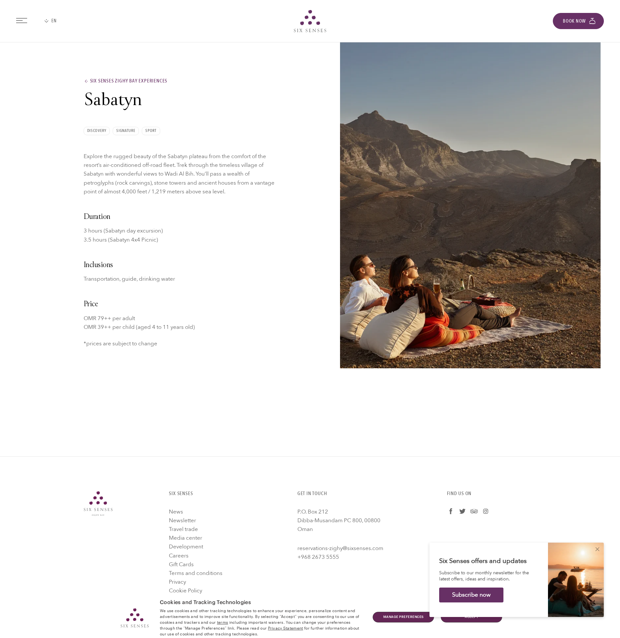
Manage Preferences (403, 617)
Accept (471, 617)
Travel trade (183, 529)
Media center (185, 538)
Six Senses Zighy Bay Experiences (129, 81)
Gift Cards (181, 564)
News (176, 511)
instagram (486, 511)
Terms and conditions (195, 573)
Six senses (310, 21)
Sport (150, 131)
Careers (179, 555)
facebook (451, 511)
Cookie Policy (185, 590)
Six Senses (98, 503)
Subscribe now (471, 595)
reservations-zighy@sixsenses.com (340, 548)
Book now (574, 21)
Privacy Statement (285, 628)
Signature (125, 131)
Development (186, 546)
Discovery (97, 131)
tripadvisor (474, 511)
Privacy (177, 582)
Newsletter (182, 520)
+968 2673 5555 (318, 557)
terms (222, 622)
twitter (462, 511)
